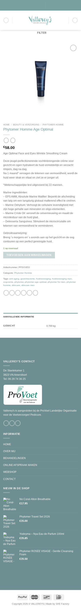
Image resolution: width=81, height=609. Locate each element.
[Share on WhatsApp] (6, 293)
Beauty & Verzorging (26, 124)
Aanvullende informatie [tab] (18, 317)
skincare (16, 285)
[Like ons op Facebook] (31, 5)
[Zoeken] (50, 5)
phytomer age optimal (35, 282)
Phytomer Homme (53, 124)
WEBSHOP (9, 471)
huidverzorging (43, 279)
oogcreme (8, 282)
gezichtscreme (28, 279)
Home (6, 124)
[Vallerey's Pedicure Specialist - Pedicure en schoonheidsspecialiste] (40, 20)
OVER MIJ (9, 451)
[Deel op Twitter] (18, 293)
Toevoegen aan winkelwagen (28, 255)
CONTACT (9, 479)
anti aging (14, 279)
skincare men (28, 285)
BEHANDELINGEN (14, 458)
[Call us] (41, 5)
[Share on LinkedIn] (35, 293)
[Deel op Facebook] (12, 293)
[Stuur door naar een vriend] (23, 293)
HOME (7, 444)
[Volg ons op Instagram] (34, 5)
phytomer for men (56, 282)
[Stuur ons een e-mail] (37, 5)
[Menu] (6, 20)
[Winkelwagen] (75, 20)
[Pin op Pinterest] (29, 293)
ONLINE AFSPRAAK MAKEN (20, 465)
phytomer (19, 282)
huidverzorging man (62, 279)
